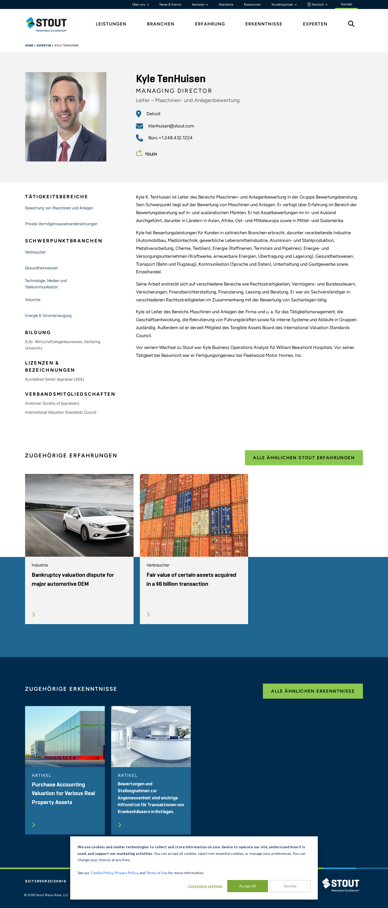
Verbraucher (35, 252)
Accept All (247, 886)
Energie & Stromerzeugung (48, 316)
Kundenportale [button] (283, 4)
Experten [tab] (315, 23)
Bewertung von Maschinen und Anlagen (59, 208)
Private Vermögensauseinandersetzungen (61, 224)
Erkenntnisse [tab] (263, 23)
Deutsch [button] (318, 4)
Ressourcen (252, 4)
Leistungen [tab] (111, 23)
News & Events (170, 4)
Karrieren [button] (199, 4)
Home (29, 45)
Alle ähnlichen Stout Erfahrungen (304, 457)
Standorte (226, 4)
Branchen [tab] (160, 23)
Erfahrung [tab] (210, 23)
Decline (290, 886)
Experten (44, 45)
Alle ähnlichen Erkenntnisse (313, 691)
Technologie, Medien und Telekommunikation (46, 284)
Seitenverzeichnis (45, 881)
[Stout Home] (50, 24)
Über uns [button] (139, 4)
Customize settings (205, 886)
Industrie (32, 300)
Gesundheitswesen (41, 268)
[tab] (50, 24)
